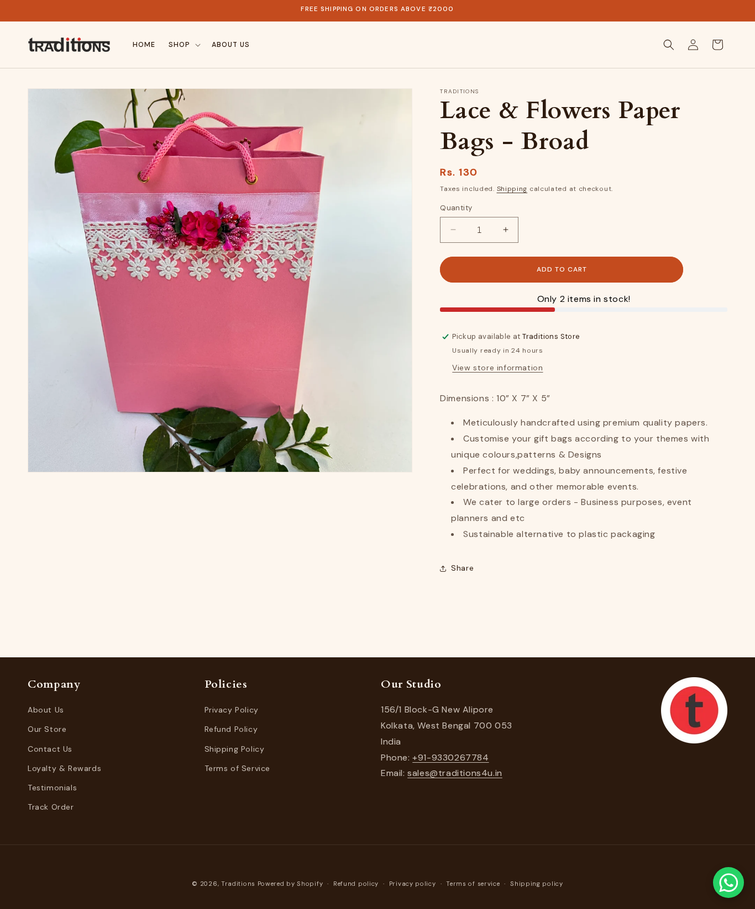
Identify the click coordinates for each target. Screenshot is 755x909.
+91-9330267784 (450, 757)
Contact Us (50, 748)
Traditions (238, 883)
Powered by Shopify (290, 883)
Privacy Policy (232, 710)
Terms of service (473, 883)
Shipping (512, 188)
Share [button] (462, 568)
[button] (183, 45)
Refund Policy (231, 729)
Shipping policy (536, 883)
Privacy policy (412, 883)
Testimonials (52, 788)
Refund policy (356, 883)
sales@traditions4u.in (454, 773)
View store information (497, 368)
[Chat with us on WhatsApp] (728, 882)
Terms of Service (238, 768)
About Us (46, 710)
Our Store (47, 729)
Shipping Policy (235, 748)
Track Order (51, 807)
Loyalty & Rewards (64, 768)
